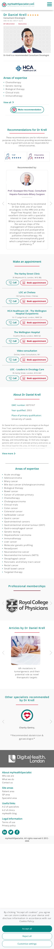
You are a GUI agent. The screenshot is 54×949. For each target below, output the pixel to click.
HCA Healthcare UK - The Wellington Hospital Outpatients (27, 312)
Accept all (27, 928)
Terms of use (8, 822)
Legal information (12, 818)
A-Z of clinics (8, 810)
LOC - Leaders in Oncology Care (27, 369)
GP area (6, 794)
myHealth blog (9, 813)
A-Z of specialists (10, 806)
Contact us (7, 782)
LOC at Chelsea (27, 292)
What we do (8, 779)
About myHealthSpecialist (17, 772)
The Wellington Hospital (27, 332)
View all (7, 102)
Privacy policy (9, 825)
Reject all (27, 936)
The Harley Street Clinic (27, 273)
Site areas (7, 787)
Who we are (8, 775)
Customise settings (27, 943)
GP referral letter (9, 24)
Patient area (8, 791)
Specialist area (9, 798)
